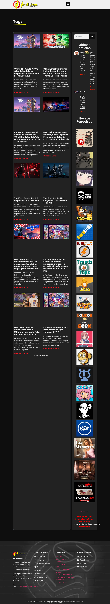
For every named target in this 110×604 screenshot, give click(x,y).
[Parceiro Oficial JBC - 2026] (84, 138)
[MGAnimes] (84, 178)
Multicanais (61, 559)
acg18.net (84, 511)
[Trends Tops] (84, 267)
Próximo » (45, 356)
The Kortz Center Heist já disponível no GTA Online (26, 199)
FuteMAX (59, 556)
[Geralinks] (84, 232)
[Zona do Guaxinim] (84, 160)
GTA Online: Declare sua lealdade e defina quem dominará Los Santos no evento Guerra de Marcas (55, 72)
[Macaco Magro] (84, 357)
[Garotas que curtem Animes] (84, 393)
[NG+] (84, 428)
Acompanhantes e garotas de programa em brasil (65, 577)
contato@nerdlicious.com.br (27, 586)
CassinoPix (60, 564)
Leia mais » (84, 74)
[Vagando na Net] (84, 303)
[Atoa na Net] (84, 214)
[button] (68, 4)
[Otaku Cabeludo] (84, 411)
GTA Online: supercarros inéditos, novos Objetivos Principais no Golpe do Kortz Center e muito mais (56, 136)
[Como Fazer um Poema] (84, 375)
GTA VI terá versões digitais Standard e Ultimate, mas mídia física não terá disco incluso (27, 331)
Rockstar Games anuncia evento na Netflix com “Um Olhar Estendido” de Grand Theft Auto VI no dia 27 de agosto (27, 137)
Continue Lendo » (22, 92)
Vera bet (59, 561)
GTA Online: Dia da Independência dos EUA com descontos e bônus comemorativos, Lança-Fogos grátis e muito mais (27, 264)
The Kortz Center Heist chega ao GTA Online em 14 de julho (55, 200)
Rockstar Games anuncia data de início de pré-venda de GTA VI (55, 329)
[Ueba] (84, 285)
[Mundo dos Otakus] (84, 339)
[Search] (92, 36)
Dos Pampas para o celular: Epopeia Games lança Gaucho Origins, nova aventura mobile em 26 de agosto (93, 64)
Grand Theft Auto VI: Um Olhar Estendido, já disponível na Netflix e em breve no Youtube (27, 72)
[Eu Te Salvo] (84, 249)
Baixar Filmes (61, 582)
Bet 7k (58, 567)
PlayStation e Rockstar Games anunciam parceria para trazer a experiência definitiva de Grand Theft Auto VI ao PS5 (55, 265)
